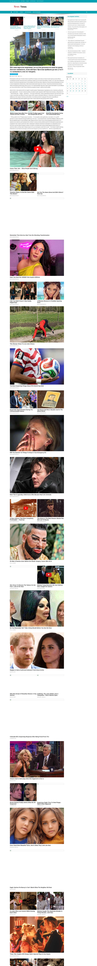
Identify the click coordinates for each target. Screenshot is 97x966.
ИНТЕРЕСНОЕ (32, 1)
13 (76, 86)
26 (73, 90)
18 (70, 88)
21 (79, 88)
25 (70, 90)
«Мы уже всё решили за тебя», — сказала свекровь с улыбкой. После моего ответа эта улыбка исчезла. (76, 52)
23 (85, 88)
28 (79, 90)
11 (70, 86)
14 (79, 86)
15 (82, 86)
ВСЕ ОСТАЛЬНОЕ (40, 1)
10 (67, 86)
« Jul (67, 96)
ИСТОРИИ (23, 1)
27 (76, 90)
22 (82, 88)
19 (73, 88)
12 (73, 86)
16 (85, 86)
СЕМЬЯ (27, 1)
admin (20, 76)
